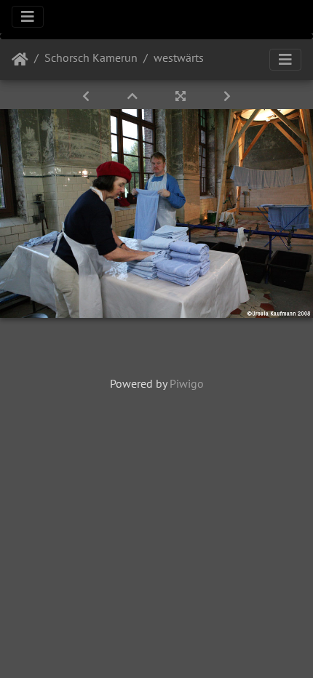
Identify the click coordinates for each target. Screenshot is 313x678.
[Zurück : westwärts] (87, 96)
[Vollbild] (182, 96)
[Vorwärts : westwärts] (227, 96)
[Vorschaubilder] (134, 96)
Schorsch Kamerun (91, 57)
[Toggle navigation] (28, 17)
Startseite (20, 60)
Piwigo (187, 383)
